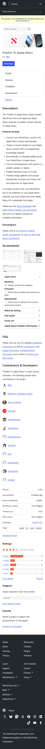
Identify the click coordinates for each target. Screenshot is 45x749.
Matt (6, 690)
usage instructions (10, 350)
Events (27, 668)
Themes (27, 646)
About (5, 642)
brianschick (13, 471)
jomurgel (11, 411)
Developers (7, 672)
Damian (11, 480)
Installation (10, 86)
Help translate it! (22, 20)
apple (22, 528)
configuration (29, 346)
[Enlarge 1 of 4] (18, 253)
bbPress (7, 694)
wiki (18, 343)
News (5, 646)
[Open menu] (41, 4)
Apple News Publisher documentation (19, 210)
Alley (8, 56)
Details (8, 73)
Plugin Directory (9, 11)
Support (8, 99)
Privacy (5, 655)
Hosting (6, 651)
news (32, 528)
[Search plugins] (29, 29)
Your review (7, 578)
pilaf (10, 454)
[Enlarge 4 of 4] (39, 277)
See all (39, 578)
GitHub (22, 230)
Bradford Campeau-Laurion (20, 393)
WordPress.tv (9, 677)
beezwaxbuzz (14, 437)
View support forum (11, 603)
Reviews (9, 80)
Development (11, 93)
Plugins (27, 651)
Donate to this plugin (12, 626)
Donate (28, 672)
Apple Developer (24, 206)
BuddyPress (9, 699)
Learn (5, 663)
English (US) (37, 522)
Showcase (28, 642)
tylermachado (14, 419)
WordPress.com (11, 685)
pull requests (14, 234)
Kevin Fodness (14, 402)
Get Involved (30, 663)
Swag (27, 677)
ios (27, 528)
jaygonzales (13, 462)
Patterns (28, 655)
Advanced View (9, 535)
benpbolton (13, 428)
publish (39, 528)
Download (8, 64)
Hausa (11, 710)
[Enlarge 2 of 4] (39, 253)
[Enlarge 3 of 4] (18, 268)
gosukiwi (12, 445)
